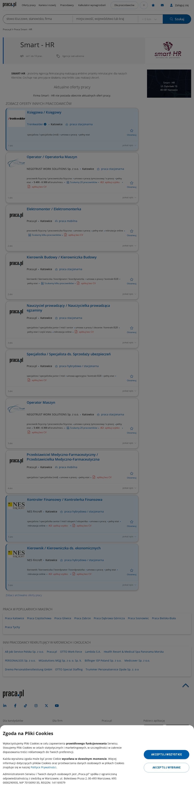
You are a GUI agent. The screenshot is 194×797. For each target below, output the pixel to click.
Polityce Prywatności (43, 767)
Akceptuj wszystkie (166, 754)
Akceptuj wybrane (167, 767)
